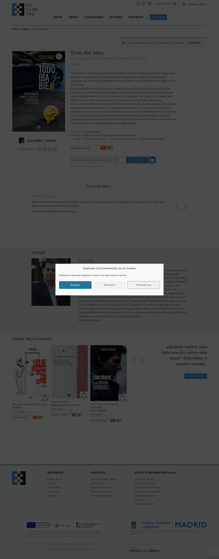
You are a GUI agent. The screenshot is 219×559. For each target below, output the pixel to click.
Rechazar (109, 285)
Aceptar (75, 285)
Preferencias (143, 285)
